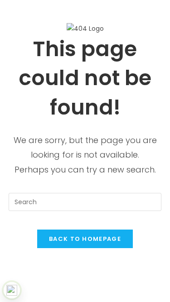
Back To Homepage (85, 239)
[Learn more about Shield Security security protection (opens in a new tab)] (11, 290)
